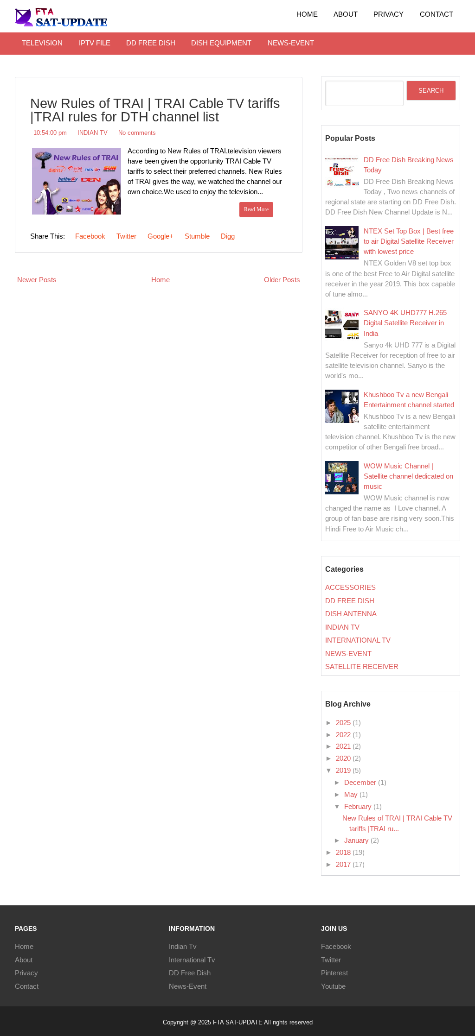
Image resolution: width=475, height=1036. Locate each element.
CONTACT (436, 14)
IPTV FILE (94, 43)
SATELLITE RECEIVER (361, 666)
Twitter (125, 236)
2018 (344, 852)
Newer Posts (37, 280)
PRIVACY (388, 14)
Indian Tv (183, 946)
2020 (344, 758)
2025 (344, 722)
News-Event (187, 986)
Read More (256, 209)
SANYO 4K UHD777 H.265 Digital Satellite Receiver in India (405, 323)
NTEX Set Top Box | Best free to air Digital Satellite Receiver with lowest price (409, 241)
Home (307, 14)
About (23, 960)
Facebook (89, 236)
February (358, 806)
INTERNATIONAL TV (358, 640)
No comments (137, 132)
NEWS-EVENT (291, 43)
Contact (27, 986)
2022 (344, 735)
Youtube (333, 986)
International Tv (192, 960)
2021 (344, 746)
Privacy (26, 973)
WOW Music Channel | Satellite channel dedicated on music (408, 476)
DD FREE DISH (150, 43)
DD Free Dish (190, 973)
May (351, 794)
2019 (344, 770)
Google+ (159, 236)
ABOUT (346, 14)
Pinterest (334, 973)
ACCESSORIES (350, 587)
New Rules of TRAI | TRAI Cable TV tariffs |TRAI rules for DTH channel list (155, 110)
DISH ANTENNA (351, 614)
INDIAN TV (92, 132)
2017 (344, 864)
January (357, 840)
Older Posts (282, 280)
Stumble (196, 236)
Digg (227, 236)
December (361, 782)
